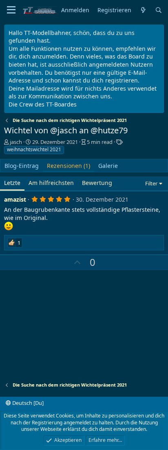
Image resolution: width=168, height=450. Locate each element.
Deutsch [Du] (27, 403)
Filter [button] (151, 183)
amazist (15, 199)
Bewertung (97, 183)
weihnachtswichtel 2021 (34, 149)
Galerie (108, 166)
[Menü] (11, 10)
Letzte (12, 183)
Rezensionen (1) (68, 166)
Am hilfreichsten (51, 183)
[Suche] (158, 10)
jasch (16, 142)
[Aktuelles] (143, 10)
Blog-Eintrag (21, 166)
